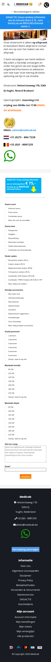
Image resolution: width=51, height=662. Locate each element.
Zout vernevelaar (14, 321)
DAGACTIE (25, 599)
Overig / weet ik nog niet (17, 359)
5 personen (12, 351)
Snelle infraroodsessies (17, 246)
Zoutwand (12, 310)
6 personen (12, 355)
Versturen (25, 476)
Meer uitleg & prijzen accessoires (20, 325)
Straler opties (11, 256)
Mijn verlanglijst (25, 631)
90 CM (10, 369)
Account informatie (25, 617)
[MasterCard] (25, 647)
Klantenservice (25, 594)
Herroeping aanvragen (25, 549)
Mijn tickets (25, 626)
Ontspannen (13, 230)
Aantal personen (12, 332)
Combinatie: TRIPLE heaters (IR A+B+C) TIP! (25, 280)
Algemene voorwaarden (25, 570)
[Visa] (40, 647)
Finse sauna (13, 212)
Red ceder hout (14, 294)
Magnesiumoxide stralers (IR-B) (20, 268)
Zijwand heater (13, 306)
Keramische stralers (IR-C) (18, 260)
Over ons (26, 566)
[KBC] (18, 647)
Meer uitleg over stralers (17, 284)
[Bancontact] (33, 647)
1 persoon (12, 336)
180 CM (11, 389)
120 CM (11, 377)
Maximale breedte (13, 365)
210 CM (11, 393)
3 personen (12, 343)
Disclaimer (25, 575)
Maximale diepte (12, 403)
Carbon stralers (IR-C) (16, 264)
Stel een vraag (11, 444)
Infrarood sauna (14, 208)
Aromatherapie (13, 317)
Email (8, 466)
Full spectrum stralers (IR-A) (19, 272)
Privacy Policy (25, 580)
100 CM (11, 411)
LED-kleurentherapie (16, 298)
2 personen (12, 339)
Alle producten (25, 636)
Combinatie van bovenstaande (19, 250)
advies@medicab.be (24, 130)
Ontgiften (11, 234)
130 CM (11, 381)
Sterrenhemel (13, 302)
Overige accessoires (14, 290)
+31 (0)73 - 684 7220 (22, 137)
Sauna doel (10, 226)
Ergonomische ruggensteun (18, 314)
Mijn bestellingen (25, 621)
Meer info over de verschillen (19, 220)
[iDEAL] (11, 647)
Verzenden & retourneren (25, 589)
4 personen (12, 347)
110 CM (11, 373)
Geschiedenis (25, 604)
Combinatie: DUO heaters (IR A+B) (21, 276)
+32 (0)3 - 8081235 (27, 518)
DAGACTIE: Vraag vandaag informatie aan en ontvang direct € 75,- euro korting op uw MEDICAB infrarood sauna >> (25, 21)
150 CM (11, 385)
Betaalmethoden (25, 585)
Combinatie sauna (15, 216)
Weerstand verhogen (16, 242)
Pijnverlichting (13, 238)
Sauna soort (10, 204)
